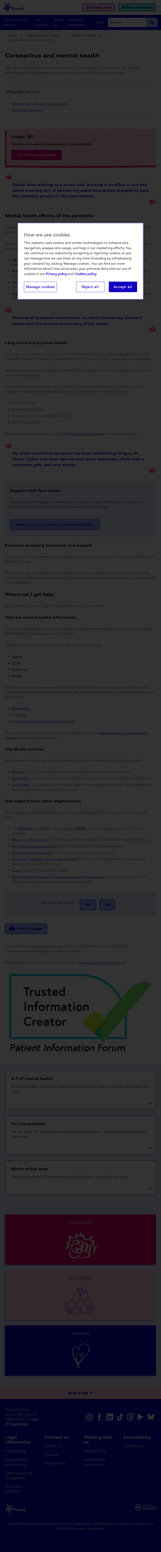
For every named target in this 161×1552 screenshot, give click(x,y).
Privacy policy (56, 274)
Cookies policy (85, 274)
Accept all (123, 287)
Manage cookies (40, 287)
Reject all (90, 287)
